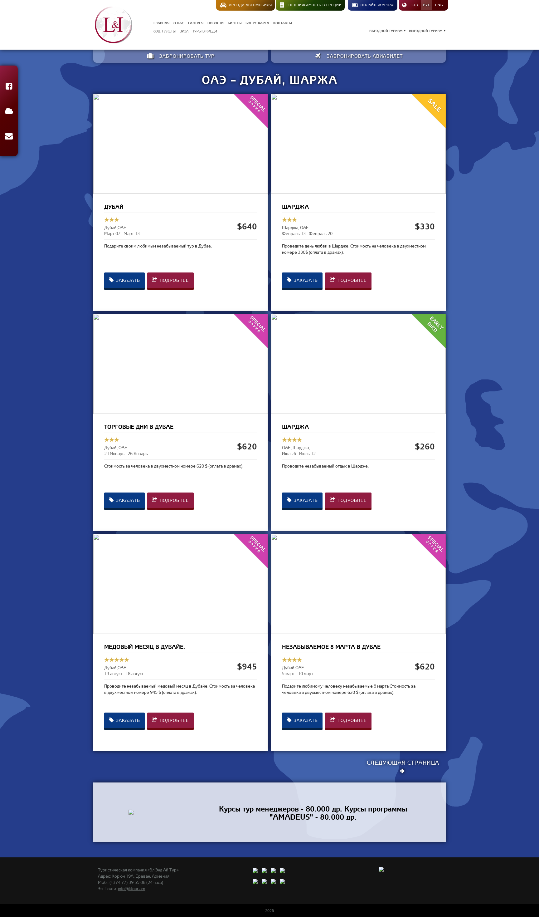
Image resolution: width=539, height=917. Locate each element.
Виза (184, 31)
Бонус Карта (257, 22)
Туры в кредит (205, 31)
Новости (215, 22)
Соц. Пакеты (164, 31)
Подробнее (173, 280)
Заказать (127, 280)
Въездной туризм (385, 30)
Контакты (282, 22)
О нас (178, 22)
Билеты (234, 22)
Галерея (195, 22)
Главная (161, 22)
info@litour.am (131, 888)
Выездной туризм (425, 30)
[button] (9, 87)
